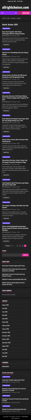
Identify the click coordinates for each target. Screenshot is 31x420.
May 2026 (4, 315)
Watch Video (26, 13)
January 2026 (5, 329)
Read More (6, 45)
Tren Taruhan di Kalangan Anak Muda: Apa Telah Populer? (15, 206)
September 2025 (6, 342)
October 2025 (5, 339)
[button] (2, 13)
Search (4, 251)
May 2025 (4, 356)
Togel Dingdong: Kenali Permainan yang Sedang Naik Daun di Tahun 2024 (15, 184)
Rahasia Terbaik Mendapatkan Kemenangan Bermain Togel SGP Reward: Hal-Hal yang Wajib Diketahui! (15, 228)
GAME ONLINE (6, 28)
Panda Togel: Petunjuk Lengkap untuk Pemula (13, 266)
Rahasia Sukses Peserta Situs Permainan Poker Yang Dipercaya (15, 140)
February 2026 (5, 325)
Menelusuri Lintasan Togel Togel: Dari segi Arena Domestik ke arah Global (14, 270)
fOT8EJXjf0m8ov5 (7, 35)
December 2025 (6, 332)
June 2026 (4, 312)
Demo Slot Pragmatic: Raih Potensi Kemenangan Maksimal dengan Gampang (13, 33)
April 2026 (5, 319)
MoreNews (25, 416)
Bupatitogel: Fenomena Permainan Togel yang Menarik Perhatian (15, 399)
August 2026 (5, 305)
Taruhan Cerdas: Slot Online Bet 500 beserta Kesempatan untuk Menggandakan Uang (14, 76)
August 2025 (5, 346)
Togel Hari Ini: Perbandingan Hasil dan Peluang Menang (15, 53)
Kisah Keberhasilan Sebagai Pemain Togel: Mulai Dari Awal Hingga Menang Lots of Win (15, 119)
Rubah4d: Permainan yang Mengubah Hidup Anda (14, 279)
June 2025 (4, 353)
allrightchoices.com (15, 7)
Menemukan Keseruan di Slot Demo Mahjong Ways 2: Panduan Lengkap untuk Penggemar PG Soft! (15, 98)
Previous (7, 245)
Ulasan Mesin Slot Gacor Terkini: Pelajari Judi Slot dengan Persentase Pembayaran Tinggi (14, 161)
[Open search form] (15, 13)
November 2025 (6, 336)
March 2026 (5, 322)
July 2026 (4, 308)
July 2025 (4, 349)
